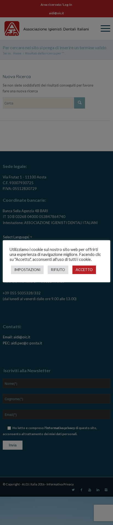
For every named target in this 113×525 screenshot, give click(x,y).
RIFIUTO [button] (58, 269)
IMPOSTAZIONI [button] (27, 269)
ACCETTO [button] (84, 269)
